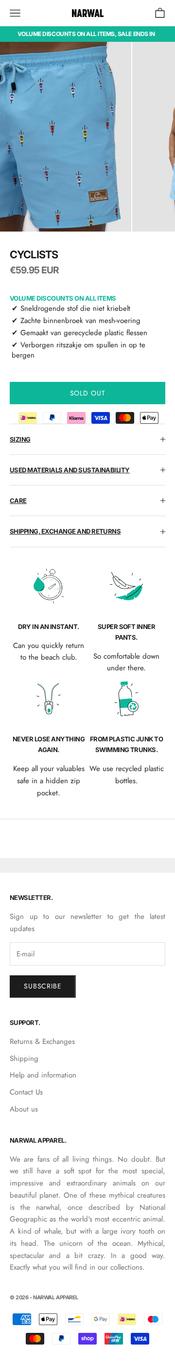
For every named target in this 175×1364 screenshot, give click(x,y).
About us (24, 1109)
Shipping (24, 1058)
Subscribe (43, 986)
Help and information (43, 1075)
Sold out (87, 393)
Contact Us (26, 1092)
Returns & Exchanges (42, 1041)
